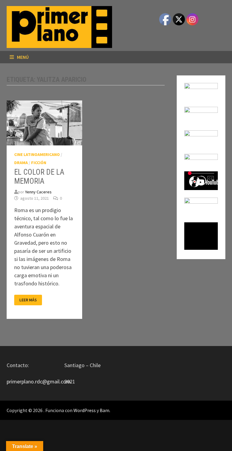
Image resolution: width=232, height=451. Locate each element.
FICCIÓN (38, 162)
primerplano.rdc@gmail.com (39, 381)
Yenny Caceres (38, 192)
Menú (23, 57)
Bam (104, 410)
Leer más (28, 300)
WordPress (84, 410)
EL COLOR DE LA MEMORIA (39, 177)
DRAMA (21, 162)
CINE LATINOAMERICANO (37, 154)
